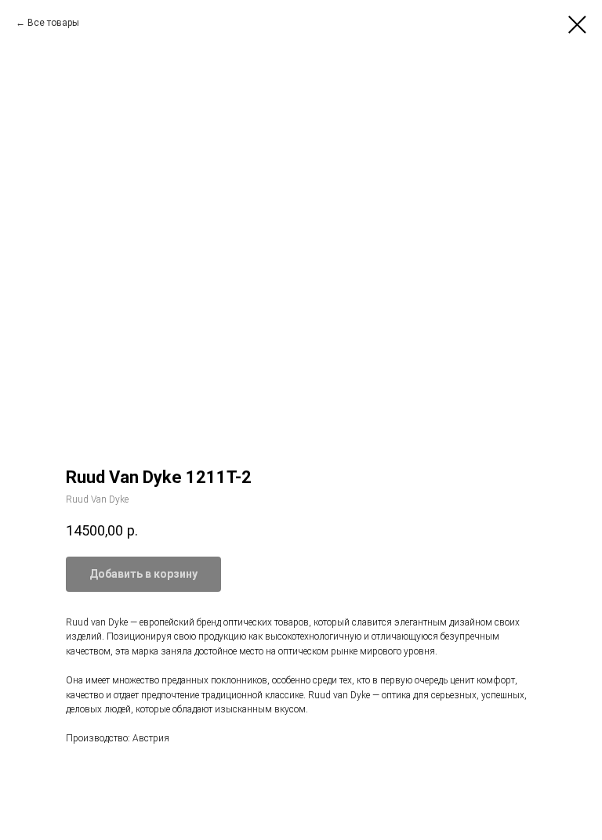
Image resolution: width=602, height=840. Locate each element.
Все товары (53, 22)
